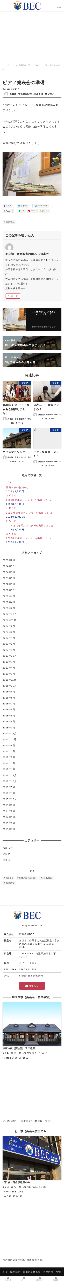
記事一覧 (13, 296)
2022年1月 (9, 584)
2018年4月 (9, 721)
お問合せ (33, 986)
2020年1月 (9, 650)
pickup (9, 878)
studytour (47, 878)
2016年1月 (9, 793)
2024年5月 (9, 572)
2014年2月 (9, 811)
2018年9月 (9, 691)
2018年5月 (9, 715)
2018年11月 (9, 679)
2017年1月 (9, 769)
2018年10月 (10, 685)
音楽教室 (10, 222)
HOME (8, 1280)
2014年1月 (9, 817)
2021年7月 (9, 596)
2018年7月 (9, 703)
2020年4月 (9, 638)
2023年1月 (9, 578)
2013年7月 (9, 829)
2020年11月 (9, 620)
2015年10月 (10, 799)
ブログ (51, 94)
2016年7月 (9, 787)
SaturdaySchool (27, 878)
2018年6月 (9, 709)
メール (24, 1280)
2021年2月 (9, 608)
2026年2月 (9, 560)
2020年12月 (10, 614)
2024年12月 (10, 566)
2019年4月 (9, 667)
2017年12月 (10, 733)
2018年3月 (9, 727)
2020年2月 (9, 643)
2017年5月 (9, 757)
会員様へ (8, 859)
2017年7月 (9, 751)
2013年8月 (9, 823)
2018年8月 (9, 697)
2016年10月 (10, 781)
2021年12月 (10, 590)
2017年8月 (9, 745)
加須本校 (40, 1280)
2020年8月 (9, 626)
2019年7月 (9, 661)
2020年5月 (9, 632)
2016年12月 (10, 775)
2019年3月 (9, 673)
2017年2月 (9, 763)
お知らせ (8, 847)
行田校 (56, 1280)
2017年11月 (9, 739)
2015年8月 (9, 805)
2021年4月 (9, 602)
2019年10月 (10, 655)
